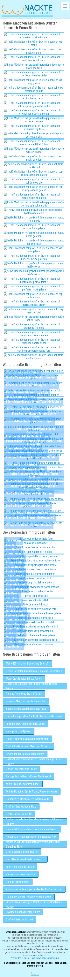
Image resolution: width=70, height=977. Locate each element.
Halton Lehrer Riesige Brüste (21, 768)
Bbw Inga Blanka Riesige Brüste (23, 912)
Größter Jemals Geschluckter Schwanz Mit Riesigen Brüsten (34, 821)
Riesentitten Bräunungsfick (20, 874)
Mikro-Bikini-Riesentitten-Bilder (22, 784)
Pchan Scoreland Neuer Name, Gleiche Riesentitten (34, 671)
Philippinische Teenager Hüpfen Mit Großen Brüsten (34, 889)
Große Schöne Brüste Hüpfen (22, 851)
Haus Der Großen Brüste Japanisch (25, 859)
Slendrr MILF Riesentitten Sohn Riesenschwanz (32, 829)
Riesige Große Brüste (17, 881)
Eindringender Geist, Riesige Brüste (25, 753)
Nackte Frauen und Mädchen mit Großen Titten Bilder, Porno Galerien (35, 973)
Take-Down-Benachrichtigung (45, 958)
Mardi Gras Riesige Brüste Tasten (24, 678)
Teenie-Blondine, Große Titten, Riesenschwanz (31, 791)
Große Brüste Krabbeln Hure (21, 806)
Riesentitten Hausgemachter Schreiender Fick (31, 836)
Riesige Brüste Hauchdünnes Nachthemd (28, 776)
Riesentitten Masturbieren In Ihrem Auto (28, 799)
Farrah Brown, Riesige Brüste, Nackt (25, 723)
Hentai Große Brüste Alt (19, 814)
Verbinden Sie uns (20, 958)
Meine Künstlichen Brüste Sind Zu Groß (27, 663)
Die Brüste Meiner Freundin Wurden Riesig (28, 896)
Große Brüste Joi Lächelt (19, 919)
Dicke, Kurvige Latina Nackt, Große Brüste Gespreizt (34, 716)
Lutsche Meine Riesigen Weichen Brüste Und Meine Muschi (34, 904)
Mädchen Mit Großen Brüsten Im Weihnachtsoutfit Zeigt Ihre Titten (33, 844)
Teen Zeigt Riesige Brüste (20, 866)
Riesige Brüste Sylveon (18, 731)
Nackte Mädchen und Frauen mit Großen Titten (27, 10)
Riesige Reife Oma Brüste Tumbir (24, 693)
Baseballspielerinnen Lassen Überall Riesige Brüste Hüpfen (34, 761)
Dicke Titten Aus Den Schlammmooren (27, 738)
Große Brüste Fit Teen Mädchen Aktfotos (28, 746)
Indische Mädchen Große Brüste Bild (26, 701)
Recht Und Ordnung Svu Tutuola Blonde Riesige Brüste (31, 686)
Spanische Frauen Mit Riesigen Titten (26, 708)
